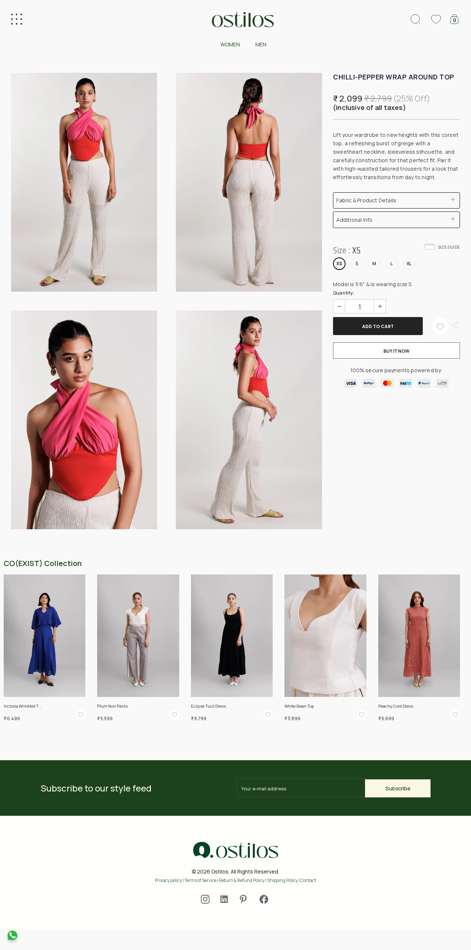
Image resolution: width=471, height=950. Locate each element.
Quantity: (343, 293)
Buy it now (396, 351)
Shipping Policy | (283, 880)
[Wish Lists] (440, 326)
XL (409, 263)
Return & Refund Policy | (243, 880)
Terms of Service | (201, 880)
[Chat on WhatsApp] (12, 935)
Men (260, 44)
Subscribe (397, 788)
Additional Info (354, 219)
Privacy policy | (169, 880)
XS (339, 263)
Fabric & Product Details (366, 200)
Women (230, 44)
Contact (308, 880)
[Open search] (415, 19)
